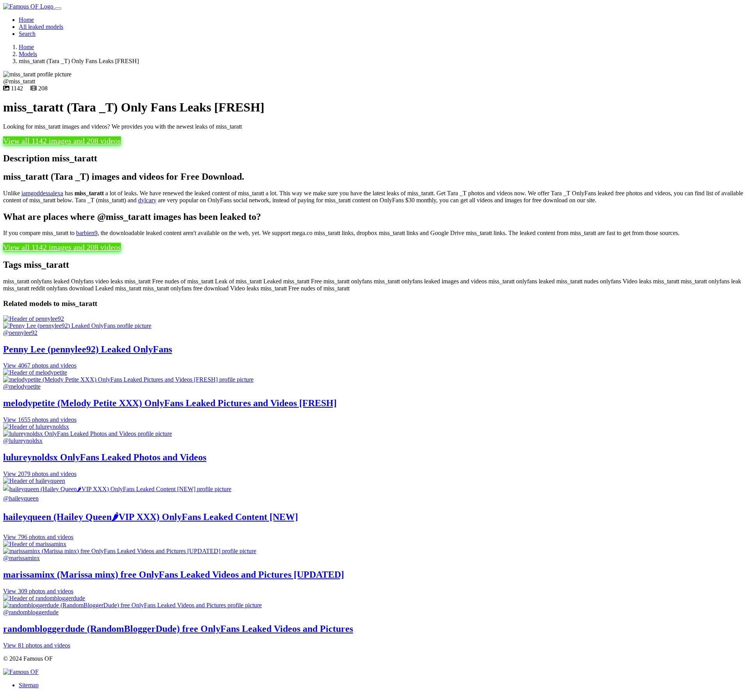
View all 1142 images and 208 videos (62, 140)
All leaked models (41, 26)
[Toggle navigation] (58, 8)
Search (27, 33)
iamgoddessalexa (42, 193)
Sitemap (29, 685)
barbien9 (87, 233)
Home (26, 19)
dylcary (147, 200)
